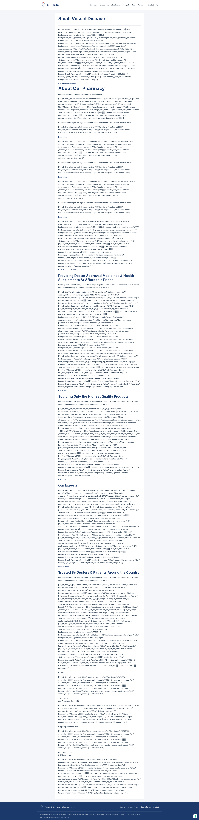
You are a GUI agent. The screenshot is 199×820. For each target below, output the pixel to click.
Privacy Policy (132, 807)
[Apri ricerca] (157, 5)
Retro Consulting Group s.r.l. (60, 817)
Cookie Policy (146, 807)
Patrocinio (142, 5)
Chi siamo (93, 5)
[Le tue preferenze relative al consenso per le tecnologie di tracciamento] (195, 816)
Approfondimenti (114, 5)
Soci (133, 5)
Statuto (122, 807)
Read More (62, 137)
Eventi (102, 5)
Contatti (151, 5)
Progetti (126, 5)
